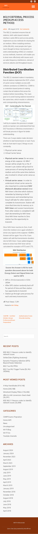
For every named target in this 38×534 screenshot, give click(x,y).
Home (5, 389)
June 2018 (7, 504)
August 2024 (8, 450)
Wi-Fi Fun (6, 433)
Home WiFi (7, 420)
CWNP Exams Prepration (12, 417)
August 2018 (8, 498)
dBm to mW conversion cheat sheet (16, 395)
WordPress (27, 528)
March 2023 (7, 463)
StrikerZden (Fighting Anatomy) (15, 358)
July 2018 (6, 501)
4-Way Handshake (10, 386)
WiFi (5, 5)
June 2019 (7, 476)
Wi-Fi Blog (14, 305)
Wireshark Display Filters (12, 392)
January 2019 (8, 488)
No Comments (24, 29)
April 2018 (7, 511)
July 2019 (6, 473)
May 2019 (7, 479)
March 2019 (7, 485)
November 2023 (9, 457)
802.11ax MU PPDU (10, 366)
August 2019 (8, 469)
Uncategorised (8, 426)
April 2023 (7, 460)
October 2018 (8, 495)
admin (5, 29)
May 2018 (7, 508)
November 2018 (9, 492)
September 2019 (9, 466)
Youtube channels (10, 436)
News (5, 423)
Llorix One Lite (11, 528)
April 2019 (7, 482)
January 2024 (8, 453)
